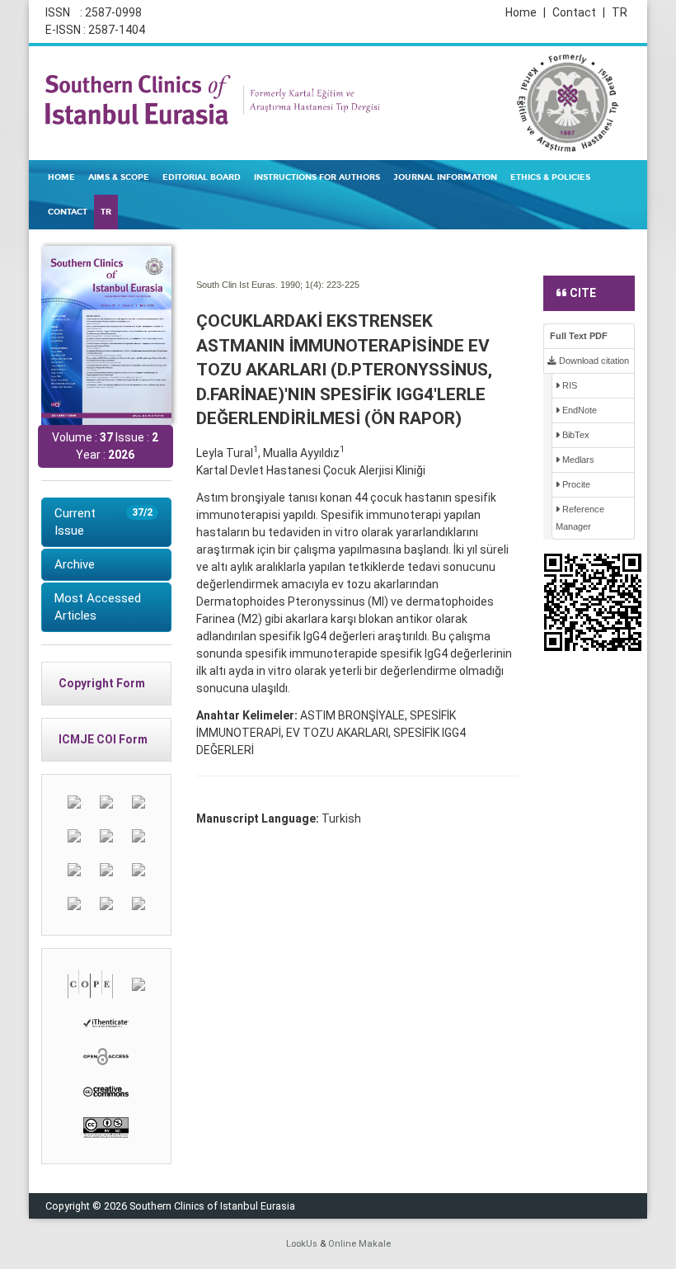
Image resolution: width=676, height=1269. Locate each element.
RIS (568, 385)
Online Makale (359, 1243)
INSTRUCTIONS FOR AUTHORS (317, 177)
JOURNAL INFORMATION (445, 177)
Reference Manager (580, 517)
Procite (575, 484)
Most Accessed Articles (97, 607)
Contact (578, 12)
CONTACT (67, 212)
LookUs (301, 1243)
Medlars (577, 460)
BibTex (574, 435)
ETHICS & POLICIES (550, 177)
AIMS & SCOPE (118, 177)
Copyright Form (102, 683)
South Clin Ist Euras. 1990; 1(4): (260, 285)
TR (619, 12)
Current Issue (103, 522)
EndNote (578, 410)
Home (525, 12)
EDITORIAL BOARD (201, 177)
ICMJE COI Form (103, 739)
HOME (61, 177)
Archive (74, 564)
